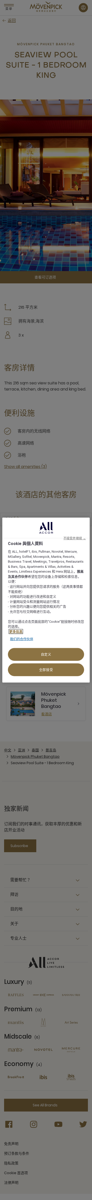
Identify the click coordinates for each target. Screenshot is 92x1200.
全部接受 (46, 669)
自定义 (46, 654)
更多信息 (15, 631)
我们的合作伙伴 (21, 639)
